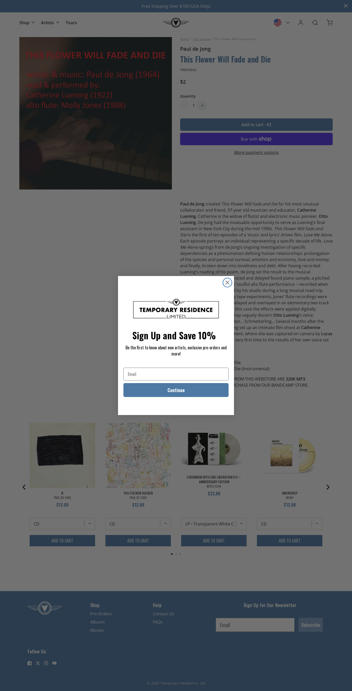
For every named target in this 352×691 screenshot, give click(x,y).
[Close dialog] (227, 282)
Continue (176, 390)
